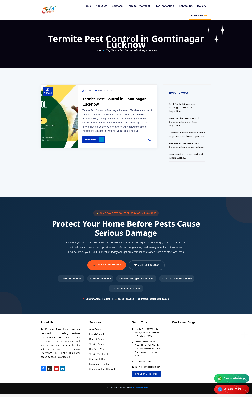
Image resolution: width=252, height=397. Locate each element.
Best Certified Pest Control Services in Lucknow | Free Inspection (184, 122)
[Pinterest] (134, 139)
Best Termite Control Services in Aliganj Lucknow (186, 156)
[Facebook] (121, 139)
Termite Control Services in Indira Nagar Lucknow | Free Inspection (187, 134)
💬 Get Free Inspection (146, 265)
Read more (90, 139)
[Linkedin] (62, 368)
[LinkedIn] (140, 139)
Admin (88, 90)
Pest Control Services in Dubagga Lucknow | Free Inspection (182, 107)
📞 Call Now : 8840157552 (106, 264)
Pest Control (106, 90)
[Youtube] (56, 368)
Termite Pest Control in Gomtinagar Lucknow (114, 101)
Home (98, 50)
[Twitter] (127, 139)
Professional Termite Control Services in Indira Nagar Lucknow (186, 145)
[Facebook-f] (43, 368)
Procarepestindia (139, 387)
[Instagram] (49, 368)
